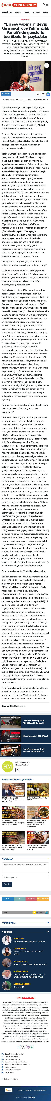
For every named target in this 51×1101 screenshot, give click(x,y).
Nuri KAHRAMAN (21, 971)
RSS (9, 1090)
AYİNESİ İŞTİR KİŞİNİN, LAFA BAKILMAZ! (30, 964)
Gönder (7, 884)
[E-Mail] (17, 770)
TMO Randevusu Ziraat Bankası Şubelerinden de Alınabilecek (12, 800)
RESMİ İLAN (7, 13)
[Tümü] (48, 923)
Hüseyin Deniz (20, 961)
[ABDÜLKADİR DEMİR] (7, 986)
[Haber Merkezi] (7, 766)
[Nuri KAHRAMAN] (7, 974)
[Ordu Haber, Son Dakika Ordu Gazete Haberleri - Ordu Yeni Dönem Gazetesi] (19, 4)
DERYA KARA (19, 938)
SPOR (45, 13)
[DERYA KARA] (7, 940)
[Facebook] (19, 1047)
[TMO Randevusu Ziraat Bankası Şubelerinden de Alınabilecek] (13, 790)
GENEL (27, 13)
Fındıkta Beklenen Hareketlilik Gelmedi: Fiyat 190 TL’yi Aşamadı (13, 823)
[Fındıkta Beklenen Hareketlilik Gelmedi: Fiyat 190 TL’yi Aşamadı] (13, 813)
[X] (23, 1047)
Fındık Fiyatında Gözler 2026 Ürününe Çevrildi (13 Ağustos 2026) (12, 847)
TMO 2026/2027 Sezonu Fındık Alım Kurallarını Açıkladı (37, 847)
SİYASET (36, 13)
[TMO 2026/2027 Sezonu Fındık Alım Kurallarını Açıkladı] (38, 837)
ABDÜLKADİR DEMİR (22, 984)
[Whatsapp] (32, 1047)
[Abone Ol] (48, 94)
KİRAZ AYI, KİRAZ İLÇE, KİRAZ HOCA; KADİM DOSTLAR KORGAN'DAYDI (29, 976)
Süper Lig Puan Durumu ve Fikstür (17, 1064)
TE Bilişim (31, 1098)
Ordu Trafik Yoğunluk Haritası (16, 1062)
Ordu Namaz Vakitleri (13, 1059)
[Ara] (44, 5)
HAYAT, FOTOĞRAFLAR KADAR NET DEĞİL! (29, 953)
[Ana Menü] (47, 5)
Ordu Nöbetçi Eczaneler (14, 1054)
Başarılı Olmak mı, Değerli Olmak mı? (30, 942)
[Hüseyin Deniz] (7, 963)
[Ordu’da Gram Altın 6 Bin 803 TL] (38, 790)
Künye (15, 1079)
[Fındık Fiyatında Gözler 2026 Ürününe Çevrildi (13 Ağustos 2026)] (13, 837)
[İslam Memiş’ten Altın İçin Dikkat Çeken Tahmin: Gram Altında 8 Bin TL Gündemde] (38, 813)
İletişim (6, 1079)
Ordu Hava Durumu (12, 1057)
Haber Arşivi (9, 1072)
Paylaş (7, 93)
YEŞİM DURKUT (20, 949)
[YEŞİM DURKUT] (7, 951)
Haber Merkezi (10, 99)
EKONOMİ (25, 20)
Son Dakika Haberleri (13, 1070)
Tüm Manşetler (10, 1067)
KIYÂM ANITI (19, 987)
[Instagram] (28, 1047)
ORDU (18, 13)
